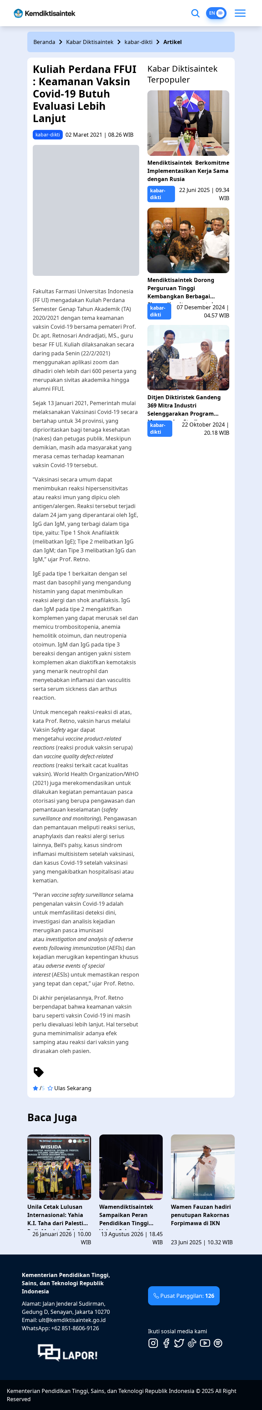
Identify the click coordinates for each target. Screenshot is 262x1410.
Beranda (44, 42)
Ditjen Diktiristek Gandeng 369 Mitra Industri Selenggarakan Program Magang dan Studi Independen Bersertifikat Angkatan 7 (184, 407)
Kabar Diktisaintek (90, 42)
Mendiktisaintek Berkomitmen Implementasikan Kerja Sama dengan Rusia (188, 171)
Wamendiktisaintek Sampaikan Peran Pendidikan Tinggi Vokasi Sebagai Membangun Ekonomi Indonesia (129, 1216)
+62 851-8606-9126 (75, 1328)
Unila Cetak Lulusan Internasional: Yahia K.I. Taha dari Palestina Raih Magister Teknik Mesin (58, 1216)
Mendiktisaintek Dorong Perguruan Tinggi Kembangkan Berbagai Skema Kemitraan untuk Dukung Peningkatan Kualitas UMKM (181, 289)
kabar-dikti (138, 42)
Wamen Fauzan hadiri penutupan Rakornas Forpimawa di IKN (201, 1215)
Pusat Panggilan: (187, 1296)
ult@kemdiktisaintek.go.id (72, 1320)
